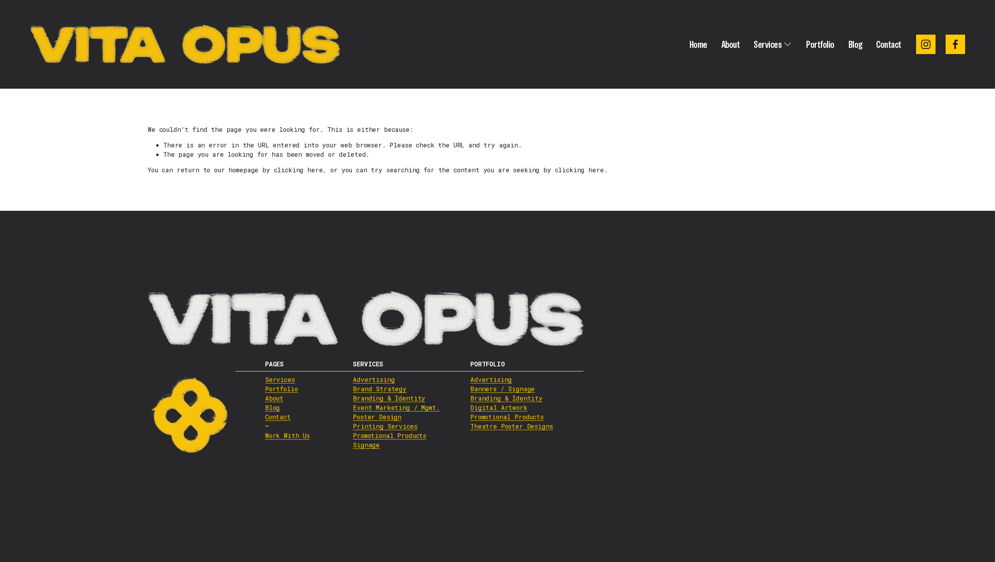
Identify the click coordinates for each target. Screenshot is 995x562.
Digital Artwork (498, 407)
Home (698, 44)
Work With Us (287, 435)
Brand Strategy (380, 389)
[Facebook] (955, 44)
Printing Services (385, 426)
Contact (888, 44)
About (730, 44)
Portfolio (820, 44)
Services (280, 379)
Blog (855, 44)
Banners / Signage (502, 389)
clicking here (298, 170)
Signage (366, 445)
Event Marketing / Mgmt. (396, 407)
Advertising (374, 379)
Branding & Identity (389, 398)
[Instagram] (926, 44)
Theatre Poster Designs (511, 426)
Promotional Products (389, 435)
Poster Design (377, 417)
